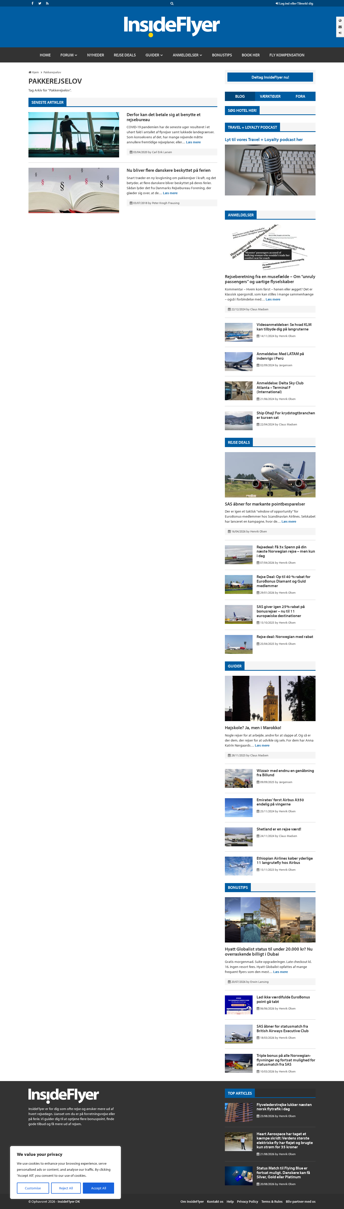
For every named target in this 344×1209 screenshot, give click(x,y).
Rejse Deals (239, 442)
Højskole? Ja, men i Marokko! (253, 727)
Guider (235, 665)
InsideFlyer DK (69, 1201)
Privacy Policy (247, 1201)
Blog (240, 96)
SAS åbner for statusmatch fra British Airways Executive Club (282, 1028)
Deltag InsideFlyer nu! (270, 77)
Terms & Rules (272, 1201)
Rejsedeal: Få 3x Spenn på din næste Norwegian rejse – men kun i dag (286, 551)
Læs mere (193, 142)
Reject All (66, 1188)
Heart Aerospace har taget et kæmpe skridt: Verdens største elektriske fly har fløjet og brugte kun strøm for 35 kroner (285, 1140)
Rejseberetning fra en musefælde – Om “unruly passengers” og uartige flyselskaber (270, 279)
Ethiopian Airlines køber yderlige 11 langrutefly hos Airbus (285, 860)
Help (230, 1201)
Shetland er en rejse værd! (279, 828)
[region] (65, 1172)
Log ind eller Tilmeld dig (296, 3)
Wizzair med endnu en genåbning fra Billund (285, 773)
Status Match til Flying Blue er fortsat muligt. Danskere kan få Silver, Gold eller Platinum (283, 1172)
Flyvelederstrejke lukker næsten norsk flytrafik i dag (284, 1107)
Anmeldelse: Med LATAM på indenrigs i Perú (280, 356)
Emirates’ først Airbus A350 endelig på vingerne (280, 802)
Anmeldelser (241, 214)
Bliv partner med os (301, 1201)
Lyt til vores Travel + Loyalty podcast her (264, 139)
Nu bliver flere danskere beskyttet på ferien (169, 170)
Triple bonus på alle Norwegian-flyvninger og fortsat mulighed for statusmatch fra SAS (286, 1060)
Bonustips (238, 887)
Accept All (98, 1188)
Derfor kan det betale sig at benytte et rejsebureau (163, 117)
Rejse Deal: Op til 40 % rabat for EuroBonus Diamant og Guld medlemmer (284, 581)
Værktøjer (270, 96)
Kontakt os (215, 1201)
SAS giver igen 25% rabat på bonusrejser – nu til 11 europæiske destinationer (281, 611)
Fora (300, 96)
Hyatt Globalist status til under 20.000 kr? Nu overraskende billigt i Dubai (269, 951)
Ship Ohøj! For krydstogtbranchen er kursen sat (286, 415)
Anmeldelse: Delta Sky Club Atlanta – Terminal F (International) (280, 387)
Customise (33, 1188)
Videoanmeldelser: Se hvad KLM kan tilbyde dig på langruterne (284, 326)
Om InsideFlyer (192, 1201)
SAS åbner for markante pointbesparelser (265, 504)
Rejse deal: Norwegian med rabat (285, 636)
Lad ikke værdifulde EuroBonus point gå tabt (283, 999)
